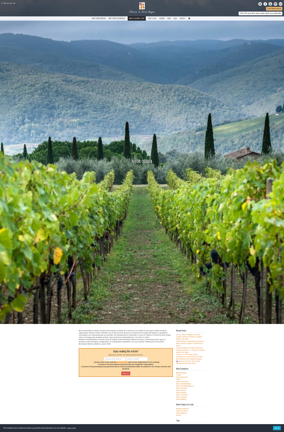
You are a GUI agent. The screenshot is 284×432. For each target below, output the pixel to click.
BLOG (175, 18)
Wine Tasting (181, 397)
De (8, 3)
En (5, 3)
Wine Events (181, 390)
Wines (178, 415)
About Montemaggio (99, 18)
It (2, 3)
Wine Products (182, 395)
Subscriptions (181, 413)
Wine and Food (182, 381)
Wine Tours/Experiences (116, 18)
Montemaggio (181, 373)
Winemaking (181, 399)
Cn (14, 3)
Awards (162, 18)
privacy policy (122, 362)
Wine (178, 379)
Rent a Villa (152, 18)
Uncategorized (181, 377)
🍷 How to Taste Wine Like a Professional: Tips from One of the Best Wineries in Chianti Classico (189, 357)
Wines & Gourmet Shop (137, 18)
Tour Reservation (274, 9)
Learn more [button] (71, 428)
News (169, 18)
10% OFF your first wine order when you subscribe (260, 13)
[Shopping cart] (189, 18)
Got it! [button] (277, 428)
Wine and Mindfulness (185, 386)
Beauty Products (182, 408)
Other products (182, 411)
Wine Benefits (181, 388)
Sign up (126, 373)
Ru (11, 3)
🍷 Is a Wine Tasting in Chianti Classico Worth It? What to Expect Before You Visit (189, 337)
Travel (178, 375)
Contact (182, 18)
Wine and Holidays (183, 384)
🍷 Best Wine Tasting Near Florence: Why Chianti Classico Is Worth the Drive (190, 343)
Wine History (181, 392)
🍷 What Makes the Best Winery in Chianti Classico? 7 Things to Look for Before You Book (190, 350)
